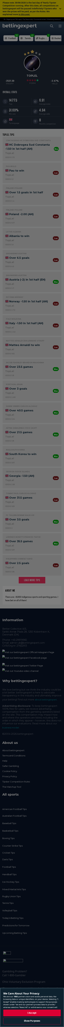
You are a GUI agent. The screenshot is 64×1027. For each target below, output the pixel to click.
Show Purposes (32, 1020)
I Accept (32, 1012)
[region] (32, 1007)
